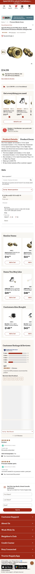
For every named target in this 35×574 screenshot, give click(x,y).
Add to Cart (12, 262)
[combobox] (19, 189)
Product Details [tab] (10, 139)
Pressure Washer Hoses (17, 22)
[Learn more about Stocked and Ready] (13, 36)
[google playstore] (21, 567)
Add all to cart (17, 121)
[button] (21, 3)
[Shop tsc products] (17, 18)
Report (6, 220)
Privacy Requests (5, 570)
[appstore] (7, 567)
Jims (4, 197)
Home (3, 22)
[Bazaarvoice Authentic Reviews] (11, 350)
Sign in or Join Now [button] (13, 131)
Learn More (17, 3)
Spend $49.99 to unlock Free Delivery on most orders (17, 1)
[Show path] (7, 22)
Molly (5, 213)
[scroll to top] (32, 563)
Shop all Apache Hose (6, 25)
